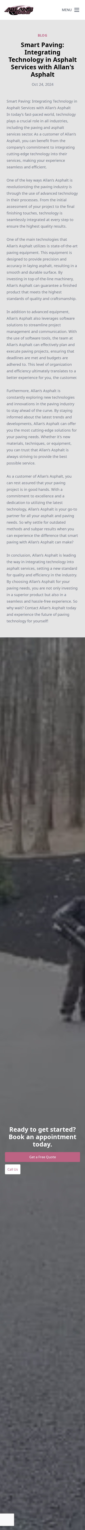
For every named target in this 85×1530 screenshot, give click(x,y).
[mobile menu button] (77, 10)
